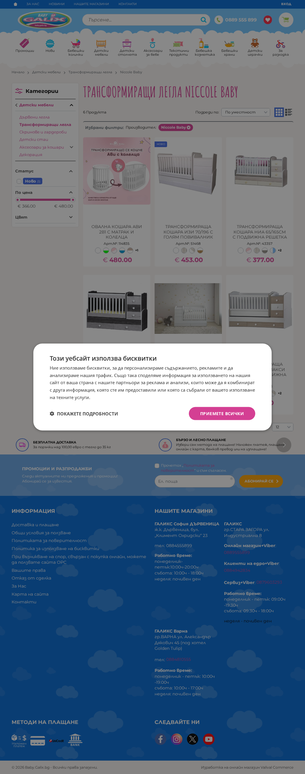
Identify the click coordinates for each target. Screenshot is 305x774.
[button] (84, 413)
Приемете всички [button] (222, 413)
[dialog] (152, 387)
